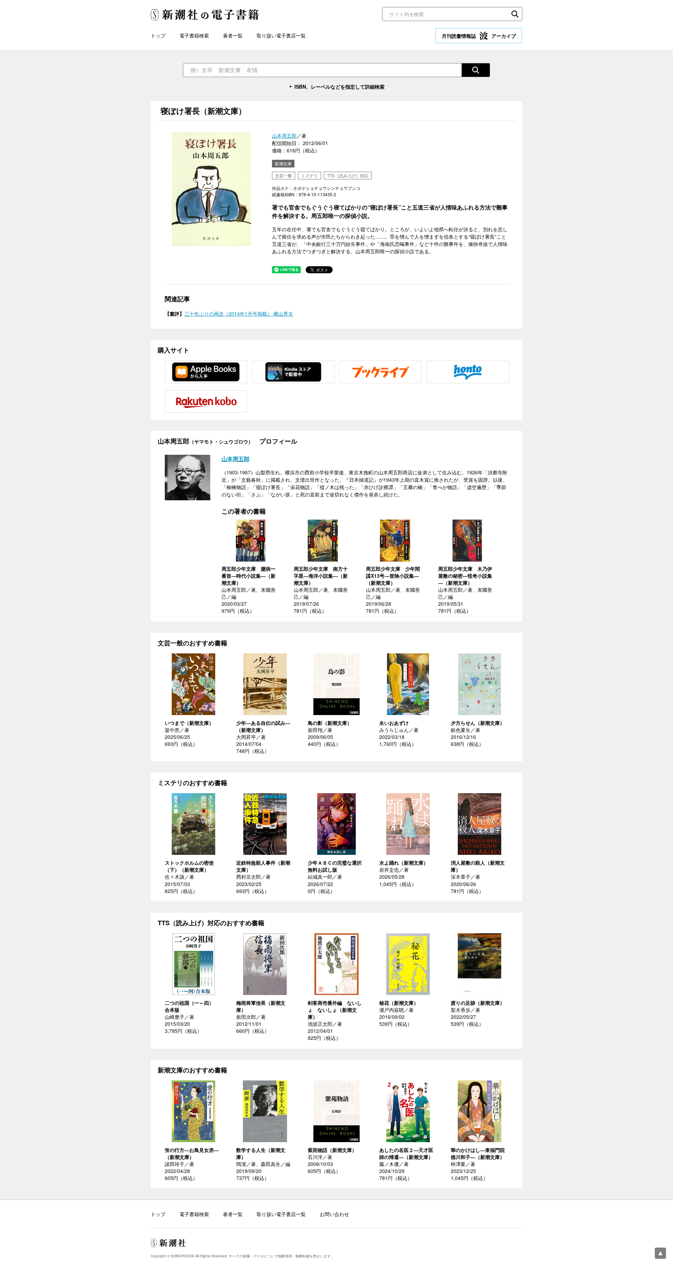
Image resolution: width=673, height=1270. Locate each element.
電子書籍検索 (194, 35)
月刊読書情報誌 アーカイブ (479, 35)
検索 (515, 14)
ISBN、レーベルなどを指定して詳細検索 (339, 86)
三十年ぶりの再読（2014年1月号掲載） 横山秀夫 (238, 313)
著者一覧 (233, 35)
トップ (158, 35)
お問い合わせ (334, 1213)
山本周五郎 (284, 135)
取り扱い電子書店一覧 (281, 35)
